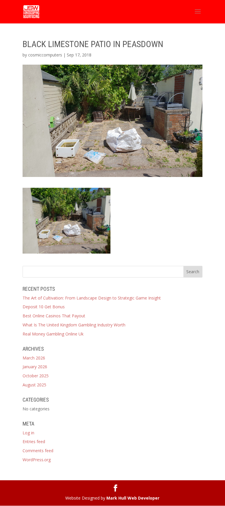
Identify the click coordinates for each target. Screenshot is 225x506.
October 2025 (36, 375)
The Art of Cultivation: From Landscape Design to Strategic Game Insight (92, 298)
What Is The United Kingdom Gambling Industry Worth (74, 325)
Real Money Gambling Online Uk (53, 334)
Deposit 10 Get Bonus (44, 306)
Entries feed (34, 441)
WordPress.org (37, 459)
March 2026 (34, 358)
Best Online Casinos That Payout (54, 316)
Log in (28, 433)
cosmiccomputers (45, 55)
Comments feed (38, 450)
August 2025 (34, 385)
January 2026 (35, 366)
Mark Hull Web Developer (132, 498)
